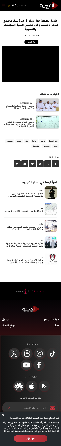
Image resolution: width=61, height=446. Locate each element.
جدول (5, 319)
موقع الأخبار (9, 325)
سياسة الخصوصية (24, 430)
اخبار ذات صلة (49, 93)
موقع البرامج (51, 319)
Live (56, 325)
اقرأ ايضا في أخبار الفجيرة (39, 182)
